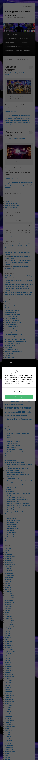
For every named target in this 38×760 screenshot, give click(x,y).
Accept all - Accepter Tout (19, 397)
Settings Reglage (19, 392)
